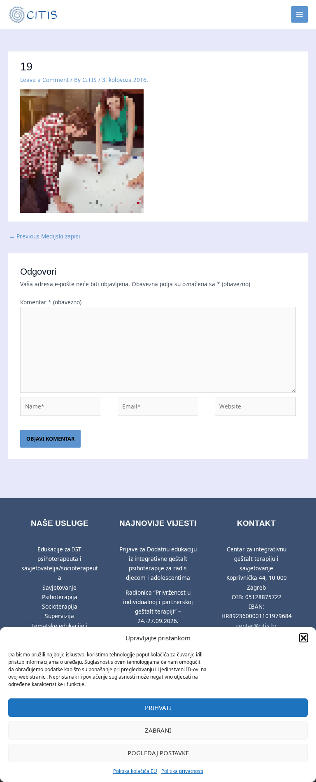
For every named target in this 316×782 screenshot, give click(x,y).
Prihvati (158, 707)
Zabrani (158, 730)
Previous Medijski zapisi (44, 236)
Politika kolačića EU (135, 771)
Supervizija (59, 616)
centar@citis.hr (256, 626)
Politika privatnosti (182, 771)
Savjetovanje (59, 587)
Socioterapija (59, 606)
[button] (304, 638)
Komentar (50, 302)
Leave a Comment (44, 80)
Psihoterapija (59, 597)
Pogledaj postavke (158, 753)
